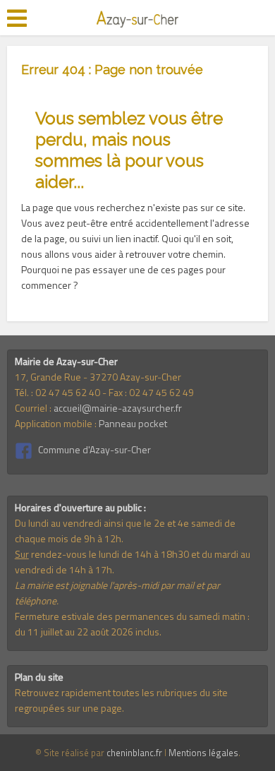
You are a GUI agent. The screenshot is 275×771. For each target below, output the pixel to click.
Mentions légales (203, 753)
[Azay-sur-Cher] (137, 17)
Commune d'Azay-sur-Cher (94, 449)
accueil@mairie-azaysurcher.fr (118, 407)
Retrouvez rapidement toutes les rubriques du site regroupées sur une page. (121, 700)
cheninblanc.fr (134, 753)
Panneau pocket (133, 423)
